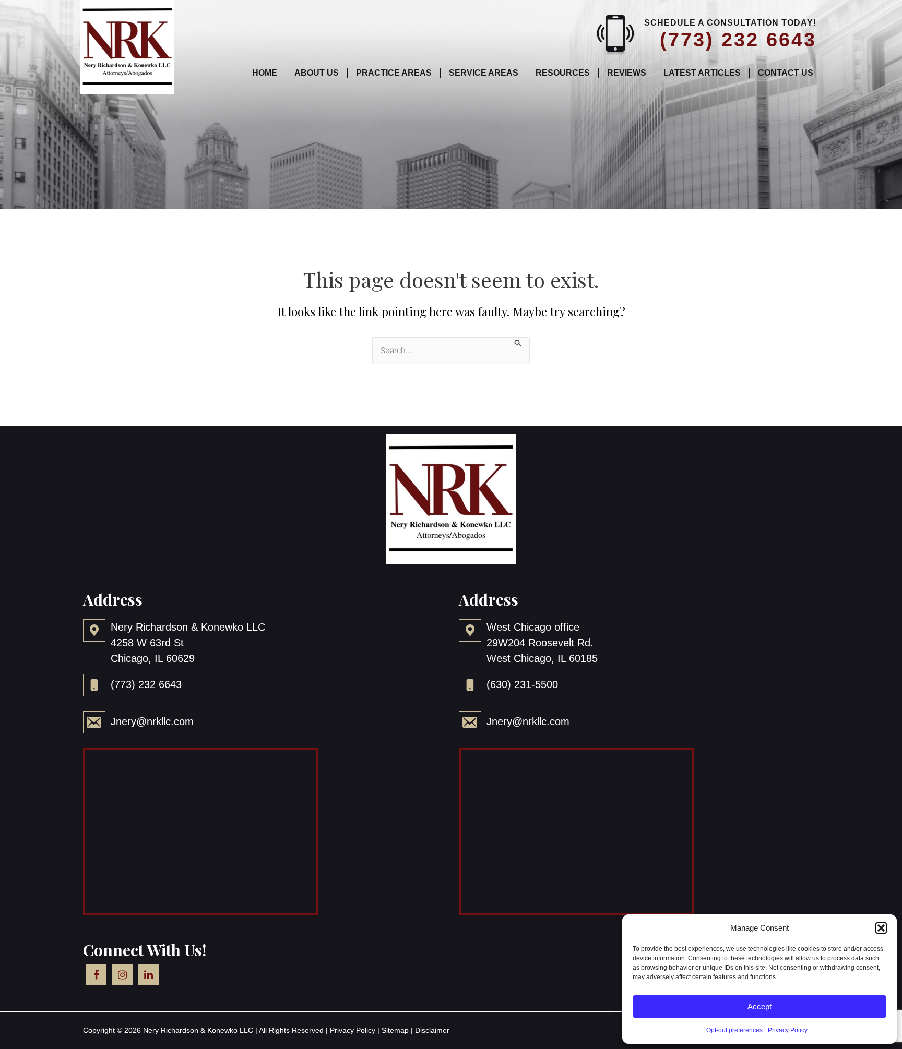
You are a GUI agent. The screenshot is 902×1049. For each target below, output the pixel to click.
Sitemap (395, 1030)
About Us (316, 72)
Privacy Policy (788, 1030)
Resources (563, 72)
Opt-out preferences (734, 1030)
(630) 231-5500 (522, 684)
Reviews (626, 72)
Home (264, 72)
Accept (759, 1006)
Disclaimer (432, 1030)
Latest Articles (702, 72)
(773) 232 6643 (738, 39)
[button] (881, 928)
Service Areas (483, 72)
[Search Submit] (518, 342)
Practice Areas (394, 72)
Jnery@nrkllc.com (152, 721)
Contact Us (785, 72)
